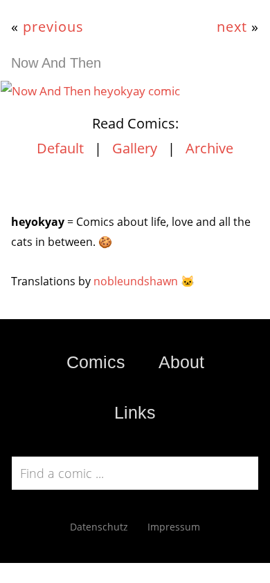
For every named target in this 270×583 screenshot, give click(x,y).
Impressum (173, 526)
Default (60, 148)
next (232, 26)
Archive (209, 148)
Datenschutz (99, 526)
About (181, 362)
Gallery (134, 148)
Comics (95, 362)
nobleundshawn (135, 281)
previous (53, 26)
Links (135, 412)
